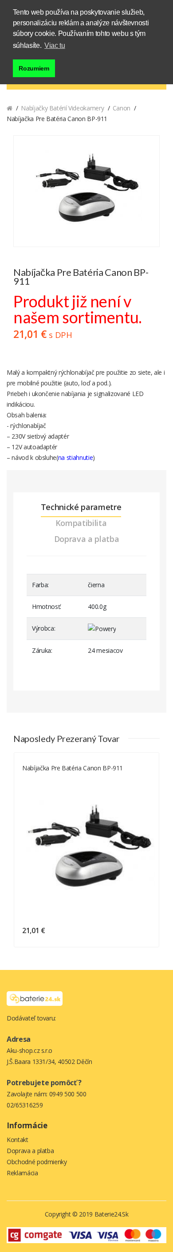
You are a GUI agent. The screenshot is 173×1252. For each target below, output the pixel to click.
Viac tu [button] (54, 45)
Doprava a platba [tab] (86, 539)
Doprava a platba (30, 1150)
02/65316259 (25, 1105)
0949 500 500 (67, 1094)
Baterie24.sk (111, 1214)
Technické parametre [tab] (81, 507)
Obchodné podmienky (37, 1162)
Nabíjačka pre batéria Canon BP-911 (72, 768)
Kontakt (17, 1139)
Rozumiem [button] (34, 68)
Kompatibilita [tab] (80, 523)
